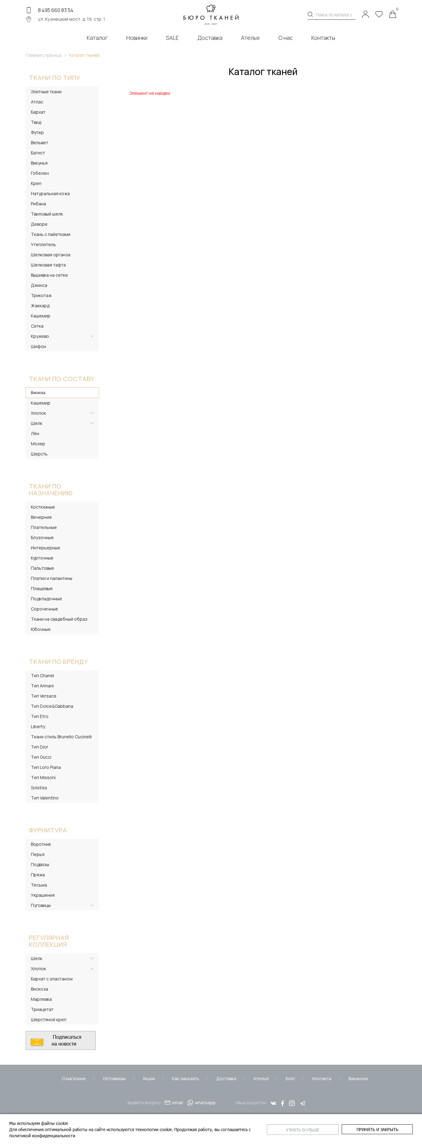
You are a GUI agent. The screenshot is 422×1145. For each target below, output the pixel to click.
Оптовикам (114, 1078)
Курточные (42, 558)
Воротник (41, 844)
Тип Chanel (42, 675)
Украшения (43, 895)
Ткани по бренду (58, 661)
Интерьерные (45, 548)
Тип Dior (39, 747)
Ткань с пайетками (50, 234)
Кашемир (40, 316)
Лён (35, 433)
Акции (149, 1078)
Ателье (261, 1078)
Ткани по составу (62, 379)
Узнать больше (302, 1130)
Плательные (44, 527)
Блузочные (42, 537)
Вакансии (358, 1078)
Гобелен (40, 173)
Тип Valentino (45, 798)
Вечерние (41, 517)
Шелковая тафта (48, 265)
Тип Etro (40, 716)
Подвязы (40, 864)
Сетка (37, 326)
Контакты (321, 1078)
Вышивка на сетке (49, 275)
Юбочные (41, 629)
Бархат (38, 112)
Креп (36, 183)
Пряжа (38, 875)
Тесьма (39, 885)
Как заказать (185, 1078)
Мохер (38, 444)
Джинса (39, 285)
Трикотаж (41, 295)
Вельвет (39, 142)
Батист (38, 153)
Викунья (39, 163)
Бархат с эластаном (52, 979)
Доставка (226, 1078)
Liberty (38, 726)
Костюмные (43, 507)
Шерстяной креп (48, 1019)
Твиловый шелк (47, 214)
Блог (290, 1078)
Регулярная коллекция (49, 941)
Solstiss (39, 788)
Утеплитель (43, 244)
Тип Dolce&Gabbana (52, 706)
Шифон (38, 346)
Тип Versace (44, 696)
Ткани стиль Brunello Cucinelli (61, 737)
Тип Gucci (41, 757)
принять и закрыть (377, 1129)
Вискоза (38, 392)
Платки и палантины (51, 578)
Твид (36, 122)
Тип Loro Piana (46, 767)
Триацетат (42, 1009)
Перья (37, 854)
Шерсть (39, 454)
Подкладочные (46, 599)
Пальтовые (42, 568)
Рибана (38, 204)
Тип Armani (42, 686)
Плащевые (42, 588)
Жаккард (40, 305)
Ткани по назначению (51, 489)
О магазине (74, 1078)
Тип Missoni (43, 777)
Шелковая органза (50, 255)
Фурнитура (48, 830)
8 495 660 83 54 (55, 10)
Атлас (37, 102)
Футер (37, 132)
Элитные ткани (46, 91)
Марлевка (41, 999)
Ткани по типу (54, 77)
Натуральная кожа (50, 193)
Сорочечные (44, 609)
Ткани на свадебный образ (59, 619)
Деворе (39, 224)
